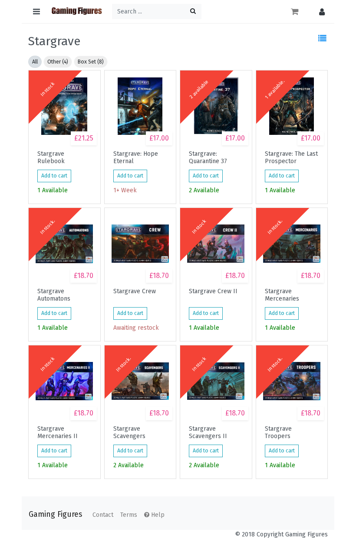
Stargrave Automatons (53, 295)
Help (157, 515)
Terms (128, 515)
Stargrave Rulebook (51, 157)
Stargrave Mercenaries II (57, 432)
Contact (102, 515)
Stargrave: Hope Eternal (135, 157)
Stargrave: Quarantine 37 (208, 157)
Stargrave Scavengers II (208, 432)
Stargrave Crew (134, 291)
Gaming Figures (55, 514)
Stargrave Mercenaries (282, 295)
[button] (319, 11)
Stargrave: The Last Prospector (291, 157)
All (35, 62)
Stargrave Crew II (213, 291)
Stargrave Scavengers (129, 432)
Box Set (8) (91, 62)
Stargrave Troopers (278, 432)
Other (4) (57, 62)
